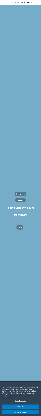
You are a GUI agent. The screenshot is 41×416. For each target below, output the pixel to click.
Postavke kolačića (20, 401)
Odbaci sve (20, 406)
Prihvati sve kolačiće (20, 412)
